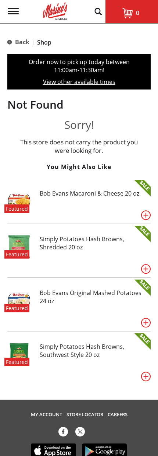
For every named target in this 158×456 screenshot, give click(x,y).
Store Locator (85, 414)
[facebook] (63, 433)
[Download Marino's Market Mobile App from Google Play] (105, 450)
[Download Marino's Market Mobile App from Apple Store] (53, 450)
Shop (44, 42)
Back (21, 42)
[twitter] (80, 433)
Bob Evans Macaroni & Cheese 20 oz (89, 193)
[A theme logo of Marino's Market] (55, 10)
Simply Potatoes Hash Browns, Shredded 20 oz (82, 243)
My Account (46, 414)
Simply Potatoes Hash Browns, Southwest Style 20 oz (82, 351)
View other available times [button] (79, 82)
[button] (146, 215)
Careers (118, 414)
